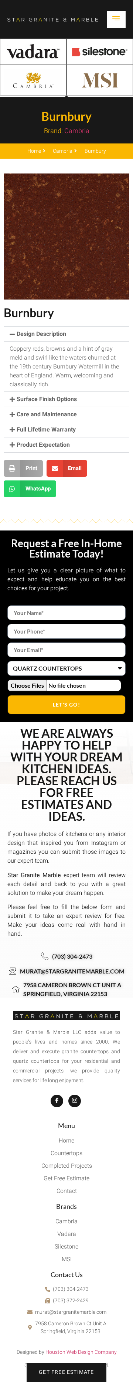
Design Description (41, 334)
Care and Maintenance (47, 414)
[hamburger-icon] (116, 19)
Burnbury (66, 116)
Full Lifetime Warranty (46, 429)
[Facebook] (57, 1101)
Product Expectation (43, 444)
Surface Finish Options (47, 399)
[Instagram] (74, 1101)
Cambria (76, 131)
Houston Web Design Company (81, 1352)
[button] (66, 334)
